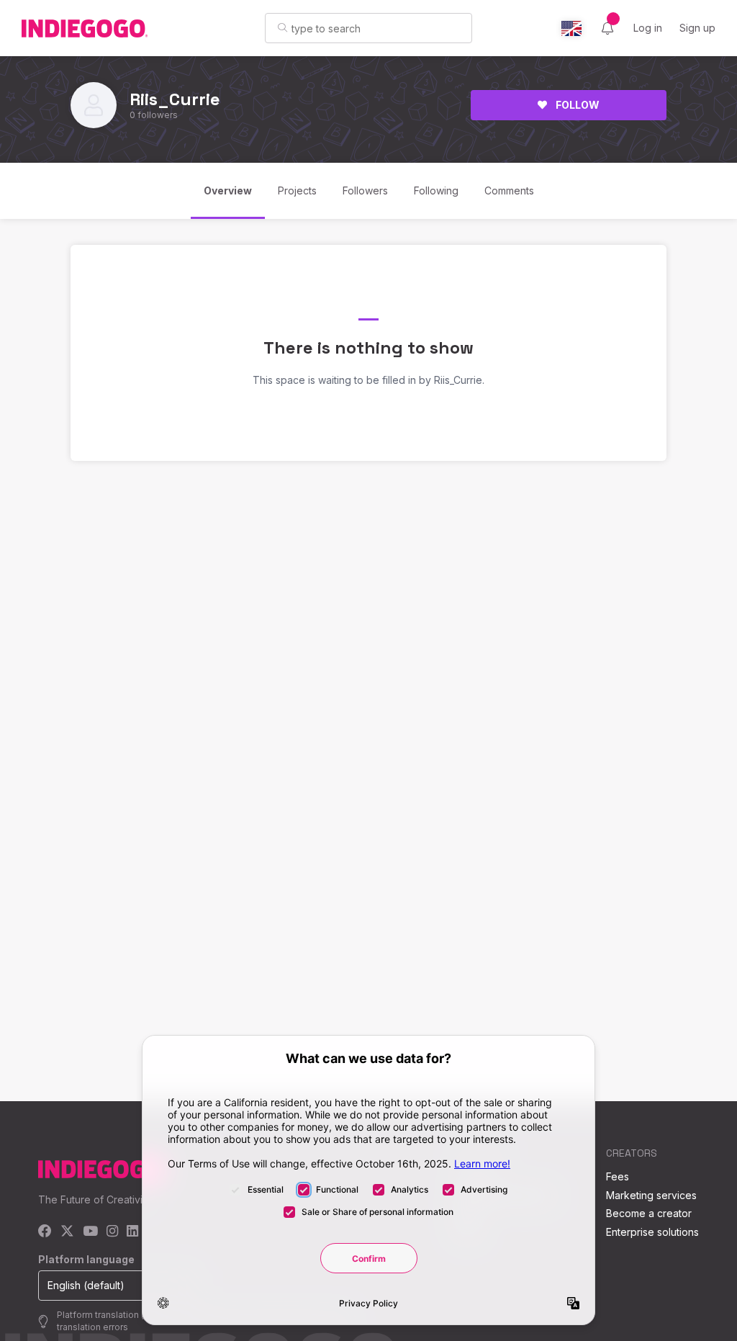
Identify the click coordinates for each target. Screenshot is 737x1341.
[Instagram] (112, 1231)
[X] (67, 1231)
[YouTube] (90, 1231)
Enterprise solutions (652, 1232)
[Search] (282, 27)
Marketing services (651, 1195)
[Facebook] (45, 1231)
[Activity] (607, 28)
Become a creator (649, 1213)
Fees (617, 1176)
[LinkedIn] (132, 1231)
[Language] (571, 28)
